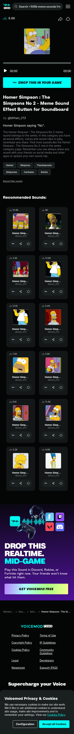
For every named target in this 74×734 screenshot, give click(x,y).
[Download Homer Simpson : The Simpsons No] (61, 435)
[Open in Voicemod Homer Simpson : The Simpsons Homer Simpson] (13, 339)
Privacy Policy (20, 635)
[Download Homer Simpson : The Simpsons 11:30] (28, 291)
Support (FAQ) (49, 667)
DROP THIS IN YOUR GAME (40, 82)
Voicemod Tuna (8, 611)
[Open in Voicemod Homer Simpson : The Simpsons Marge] (46, 483)
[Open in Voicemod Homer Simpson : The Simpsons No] (46, 435)
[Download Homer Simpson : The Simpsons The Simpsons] (28, 244)
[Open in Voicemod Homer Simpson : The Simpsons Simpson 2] (13, 435)
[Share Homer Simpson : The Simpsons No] (53, 435)
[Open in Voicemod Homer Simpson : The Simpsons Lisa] (13, 483)
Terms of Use (48, 635)
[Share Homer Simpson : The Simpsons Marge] (53, 483)
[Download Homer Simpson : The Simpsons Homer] (61, 291)
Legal (15, 660)
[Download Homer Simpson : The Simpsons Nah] (61, 387)
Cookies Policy (56, 714)
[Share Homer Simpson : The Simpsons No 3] (53, 244)
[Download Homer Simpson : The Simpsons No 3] (61, 244)
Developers (47, 660)
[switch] (5, 70)
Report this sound (12, 181)
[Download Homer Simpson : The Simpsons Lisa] (28, 483)
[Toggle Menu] (68, 6)
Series (33, 611)
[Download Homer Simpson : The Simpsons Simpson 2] (28, 435)
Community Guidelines (47, 651)
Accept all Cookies (54, 724)
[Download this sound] (68, 19)
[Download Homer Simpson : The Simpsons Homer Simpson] (28, 339)
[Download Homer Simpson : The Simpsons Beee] (61, 339)
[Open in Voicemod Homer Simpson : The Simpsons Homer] (46, 291)
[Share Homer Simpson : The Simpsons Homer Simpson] (20, 339)
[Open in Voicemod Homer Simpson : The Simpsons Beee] (46, 339)
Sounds (22, 611)
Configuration (25, 724)
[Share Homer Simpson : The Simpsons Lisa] (20, 483)
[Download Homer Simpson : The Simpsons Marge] (61, 483)
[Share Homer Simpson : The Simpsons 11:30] (20, 291)
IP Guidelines (48, 642)
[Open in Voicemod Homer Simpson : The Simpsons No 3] (46, 244)
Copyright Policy (22, 642)
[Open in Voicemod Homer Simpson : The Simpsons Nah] (46, 387)
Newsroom (18, 667)
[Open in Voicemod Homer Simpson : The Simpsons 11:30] (13, 291)
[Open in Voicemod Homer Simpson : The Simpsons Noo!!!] (13, 387)
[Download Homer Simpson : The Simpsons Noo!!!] (28, 387)
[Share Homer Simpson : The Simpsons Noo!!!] (20, 387)
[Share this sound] (60, 19)
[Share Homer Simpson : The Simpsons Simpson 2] (20, 435)
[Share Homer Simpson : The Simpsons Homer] (53, 291)
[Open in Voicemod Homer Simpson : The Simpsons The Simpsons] (13, 244)
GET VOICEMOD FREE (36, 589)
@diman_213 (17, 118)
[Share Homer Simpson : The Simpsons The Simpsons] (20, 244)
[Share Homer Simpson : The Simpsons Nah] (53, 387)
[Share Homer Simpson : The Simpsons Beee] (53, 339)
